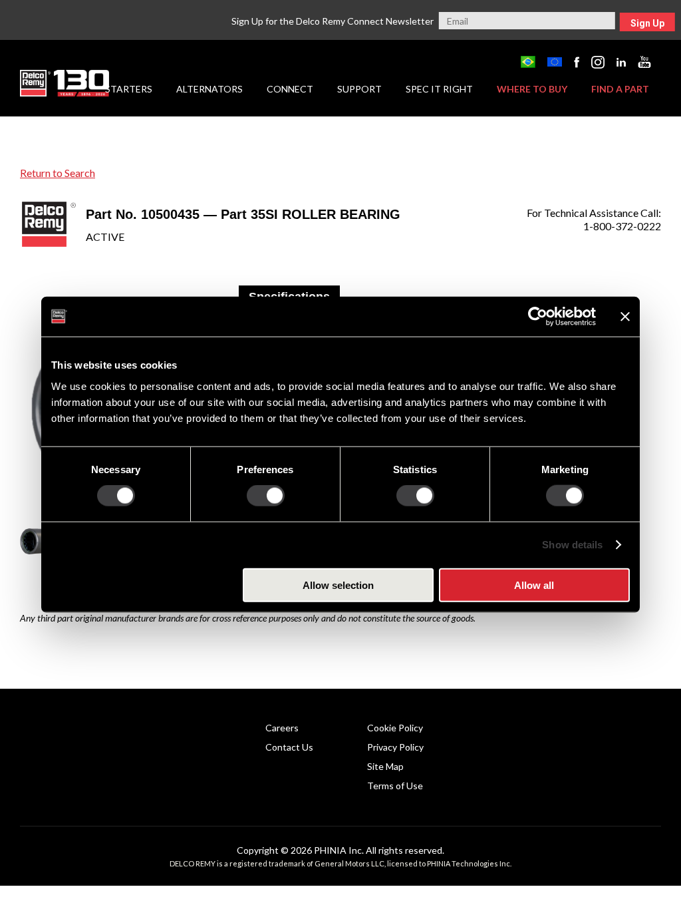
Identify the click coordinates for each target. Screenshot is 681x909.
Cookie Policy (395, 727)
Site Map (385, 766)
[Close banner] (625, 316)
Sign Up (647, 23)
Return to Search (57, 172)
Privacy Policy (395, 747)
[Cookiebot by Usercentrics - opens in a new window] (537, 317)
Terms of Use (395, 785)
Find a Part (620, 88)
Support (359, 88)
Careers (282, 727)
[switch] (266, 495)
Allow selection (338, 584)
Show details (572, 544)
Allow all (534, 584)
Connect (290, 88)
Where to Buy (532, 88)
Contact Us (289, 747)
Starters (128, 88)
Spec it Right (439, 88)
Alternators (209, 88)
